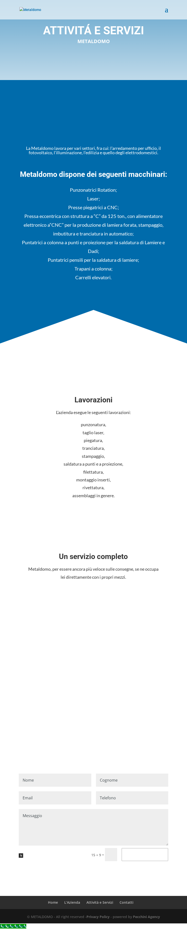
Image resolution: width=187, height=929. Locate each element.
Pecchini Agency (146, 916)
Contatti (126, 902)
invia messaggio (145, 854)
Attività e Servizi (99, 902)
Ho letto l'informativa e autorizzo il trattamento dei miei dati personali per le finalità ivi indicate (54, 861)
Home (53, 902)
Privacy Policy (98, 916)
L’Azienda (72, 902)
